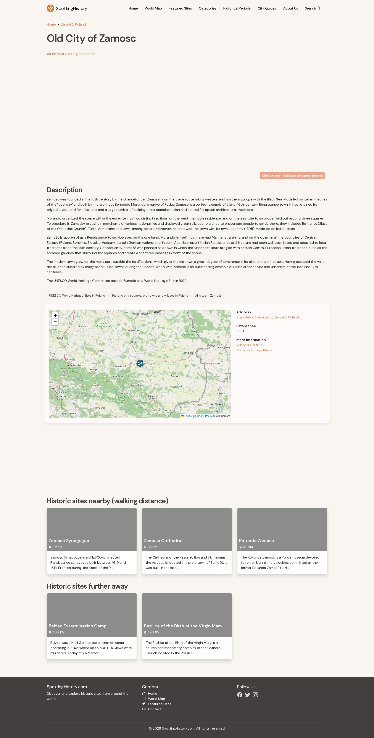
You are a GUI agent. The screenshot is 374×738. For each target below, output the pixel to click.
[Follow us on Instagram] (256, 695)
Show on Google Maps (254, 350)
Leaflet (188, 416)
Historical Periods (237, 8)
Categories (207, 8)
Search (311, 8)
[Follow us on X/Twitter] (248, 695)
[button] (140, 364)
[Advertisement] (176, 458)
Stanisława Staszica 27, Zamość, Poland (267, 317)
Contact (154, 709)
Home (133, 8)
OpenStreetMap (206, 416)
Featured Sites (180, 8)
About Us (290, 8)
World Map (153, 8)
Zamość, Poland (73, 24)
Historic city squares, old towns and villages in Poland (150, 295)
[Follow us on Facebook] (240, 695)
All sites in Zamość (208, 295)
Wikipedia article (249, 345)
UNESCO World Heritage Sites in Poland (77, 295)
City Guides (267, 8)
